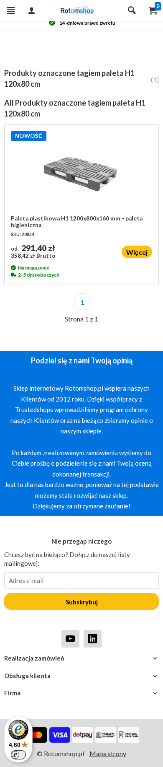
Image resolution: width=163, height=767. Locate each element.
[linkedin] (92, 638)
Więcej (137, 252)
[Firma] (81, 693)
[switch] (18, 754)
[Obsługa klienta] (81, 675)
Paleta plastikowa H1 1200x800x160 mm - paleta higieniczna (77, 221)
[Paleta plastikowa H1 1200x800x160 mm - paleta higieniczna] (81, 173)
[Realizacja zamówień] (81, 658)
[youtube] (70, 638)
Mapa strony (107, 753)
